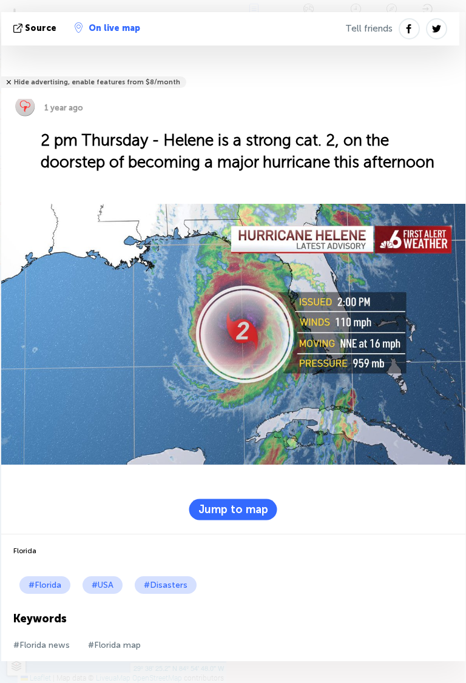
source (40, 28)
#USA (102, 585)
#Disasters (165, 585)
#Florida (45, 585)
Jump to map (233, 509)
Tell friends (369, 28)
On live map (114, 28)
